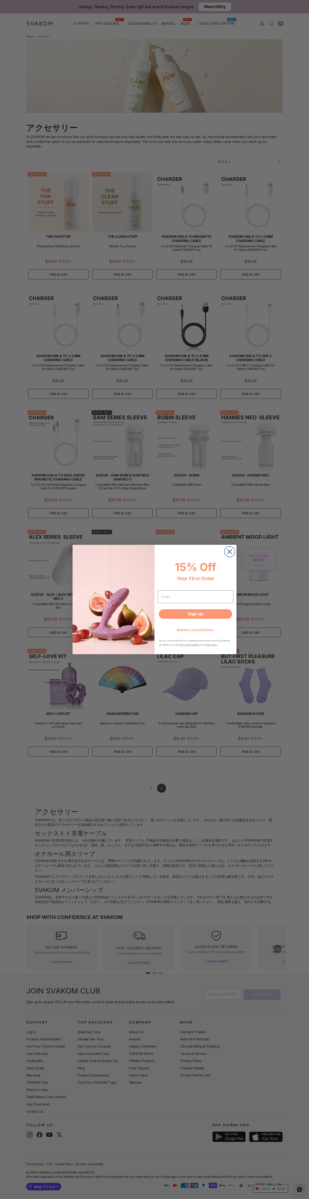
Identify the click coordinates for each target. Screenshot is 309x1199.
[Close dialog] (229, 551)
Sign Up (195, 613)
